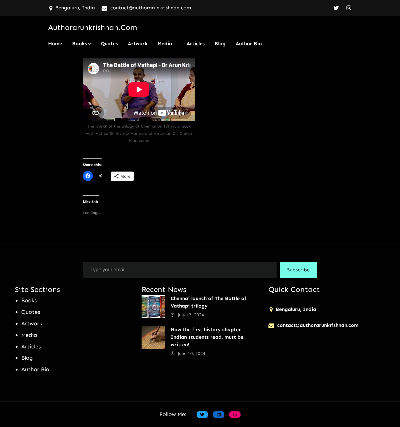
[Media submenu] (175, 43)
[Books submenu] (89, 43)
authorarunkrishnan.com (92, 27)
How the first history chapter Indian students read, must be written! (207, 337)
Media (165, 43)
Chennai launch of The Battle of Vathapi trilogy (208, 302)
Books (79, 43)
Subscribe (298, 270)
